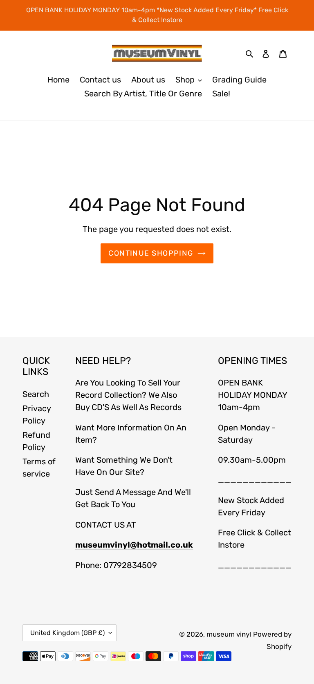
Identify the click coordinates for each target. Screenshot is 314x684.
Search (35, 394)
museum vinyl (228, 634)
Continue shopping (150, 253)
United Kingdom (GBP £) (67, 633)
